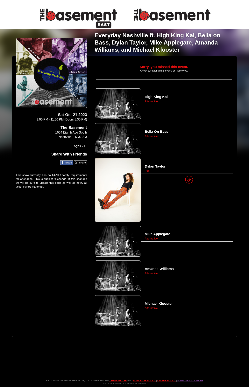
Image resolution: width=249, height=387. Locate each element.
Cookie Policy (166, 380)
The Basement (73, 127)
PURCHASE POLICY (144, 380)
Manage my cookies (190, 380)
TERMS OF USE (118, 380)
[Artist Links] (189, 180)
